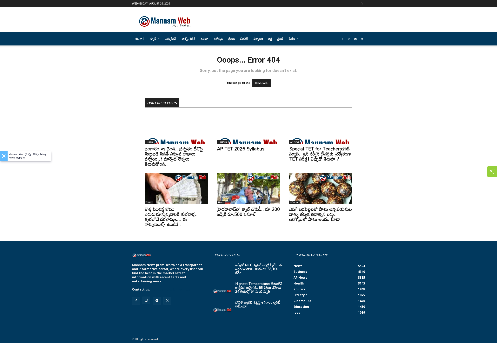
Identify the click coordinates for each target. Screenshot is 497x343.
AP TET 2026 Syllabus (240, 148)
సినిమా (204, 39)
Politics (149, 142)
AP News (294, 142)
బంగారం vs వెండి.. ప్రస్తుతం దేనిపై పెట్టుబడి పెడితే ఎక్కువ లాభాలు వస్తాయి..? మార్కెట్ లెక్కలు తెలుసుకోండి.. (174, 156)
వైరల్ (280, 39)
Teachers (222, 142)
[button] (362, 3)
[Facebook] (342, 38)
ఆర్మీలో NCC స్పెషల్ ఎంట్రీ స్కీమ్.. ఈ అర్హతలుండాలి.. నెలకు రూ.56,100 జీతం (258, 268)
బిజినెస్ (244, 39)
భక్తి (270, 39)
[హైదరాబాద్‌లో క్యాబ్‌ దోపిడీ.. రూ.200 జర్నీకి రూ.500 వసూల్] (248, 188)
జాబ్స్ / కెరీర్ (188, 39)
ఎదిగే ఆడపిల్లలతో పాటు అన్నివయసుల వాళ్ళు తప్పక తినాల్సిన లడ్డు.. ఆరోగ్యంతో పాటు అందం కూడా (320, 214)
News (148, 202)
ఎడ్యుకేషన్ (170, 39)
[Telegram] (355, 38)
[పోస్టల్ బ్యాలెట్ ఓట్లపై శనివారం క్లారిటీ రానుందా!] (222, 307)
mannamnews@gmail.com (171, 289)
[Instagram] (349, 38)
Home (139, 39)
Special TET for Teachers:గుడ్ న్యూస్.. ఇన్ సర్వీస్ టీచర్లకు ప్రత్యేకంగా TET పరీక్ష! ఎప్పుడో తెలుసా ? (320, 153)
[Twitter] (362, 38)
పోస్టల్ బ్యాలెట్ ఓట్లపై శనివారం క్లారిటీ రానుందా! (257, 304)
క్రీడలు (231, 39)
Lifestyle (294, 202)
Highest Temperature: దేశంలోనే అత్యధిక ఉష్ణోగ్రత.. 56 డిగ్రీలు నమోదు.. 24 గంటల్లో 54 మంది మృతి (259, 287)
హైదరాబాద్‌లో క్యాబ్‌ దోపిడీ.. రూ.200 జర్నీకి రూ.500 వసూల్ (248, 211)
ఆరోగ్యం (218, 39)
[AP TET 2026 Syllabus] (248, 128)
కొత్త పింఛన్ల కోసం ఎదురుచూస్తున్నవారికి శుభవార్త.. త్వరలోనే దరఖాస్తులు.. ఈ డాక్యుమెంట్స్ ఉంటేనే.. (171, 216)
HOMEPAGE (261, 83)
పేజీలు (292, 39)
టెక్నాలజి (258, 39)
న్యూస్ (153, 39)
